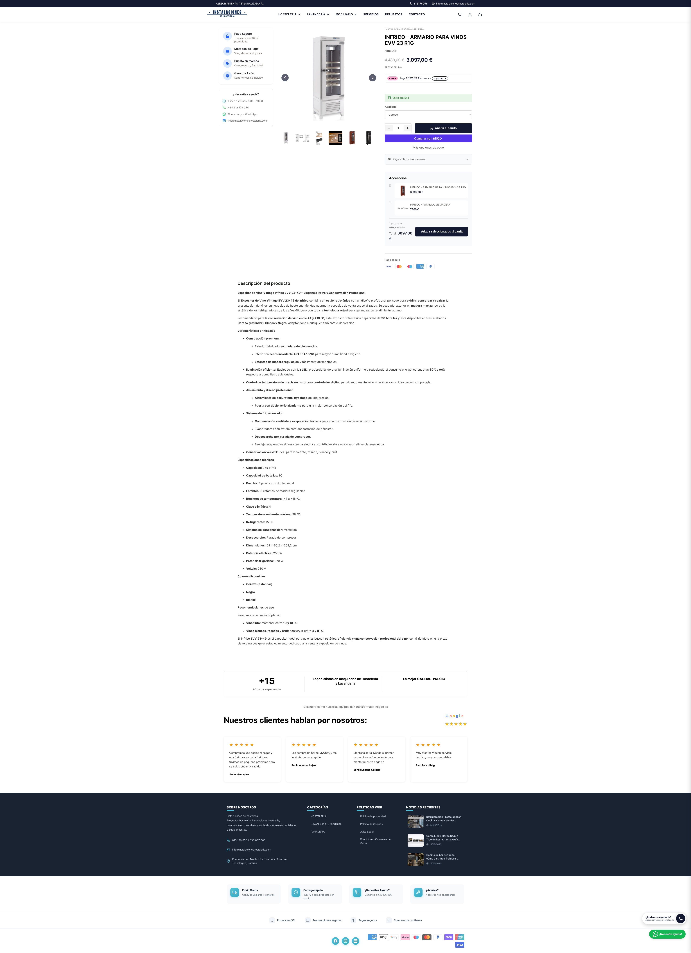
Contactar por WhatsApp (242, 114)
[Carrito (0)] (480, 14)
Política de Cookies (371, 824)
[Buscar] (460, 14)
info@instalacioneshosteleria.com (247, 120)
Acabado (390, 106)
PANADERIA (318, 831)
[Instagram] (345, 941)
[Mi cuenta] (470, 14)
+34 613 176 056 (238, 107)
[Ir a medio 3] (327, 124)
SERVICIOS (371, 14)
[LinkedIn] (355, 941)
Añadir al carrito (446, 128)
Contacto (417, 14)
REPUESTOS (393, 14)
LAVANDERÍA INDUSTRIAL (326, 824)
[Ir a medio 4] (330, 124)
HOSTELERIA (287, 14)
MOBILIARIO (344, 14)
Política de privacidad (373, 816)
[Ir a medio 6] (337, 124)
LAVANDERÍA (316, 14)
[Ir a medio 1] (321, 124)
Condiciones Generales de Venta (375, 841)
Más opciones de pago (428, 147)
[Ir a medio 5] (334, 124)
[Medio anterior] (285, 77)
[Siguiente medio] (372, 77)
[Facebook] (335, 941)
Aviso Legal (367, 831)
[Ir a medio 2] (324, 124)
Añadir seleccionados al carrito (442, 231)
